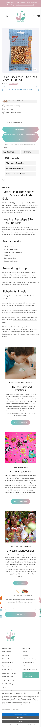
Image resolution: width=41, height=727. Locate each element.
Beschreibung (7, 187)
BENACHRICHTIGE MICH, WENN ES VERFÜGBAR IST (20, 137)
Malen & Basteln (7, 669)
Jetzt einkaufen (20, 501)
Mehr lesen (20, 583)
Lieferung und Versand (29, 669)
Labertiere (5, 666)
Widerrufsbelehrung (28, 662)
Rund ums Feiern (7, 676)
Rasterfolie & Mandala (9, 673)
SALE (4, 687)
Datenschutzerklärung (29, 659)
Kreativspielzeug (7, 662)
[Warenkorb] (38, 16)
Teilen (4, 180)
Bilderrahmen (6, 651)
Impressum (25, 655)
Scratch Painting (7, 684)
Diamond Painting (8, 659)
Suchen (24, 651)
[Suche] (7, 16)
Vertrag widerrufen (28, 675)
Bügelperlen (6, 655)
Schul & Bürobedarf (8, 680)
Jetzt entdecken (20, 422)
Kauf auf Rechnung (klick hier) (25, 5)
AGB (23, 666)
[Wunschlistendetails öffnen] (34, 16)
